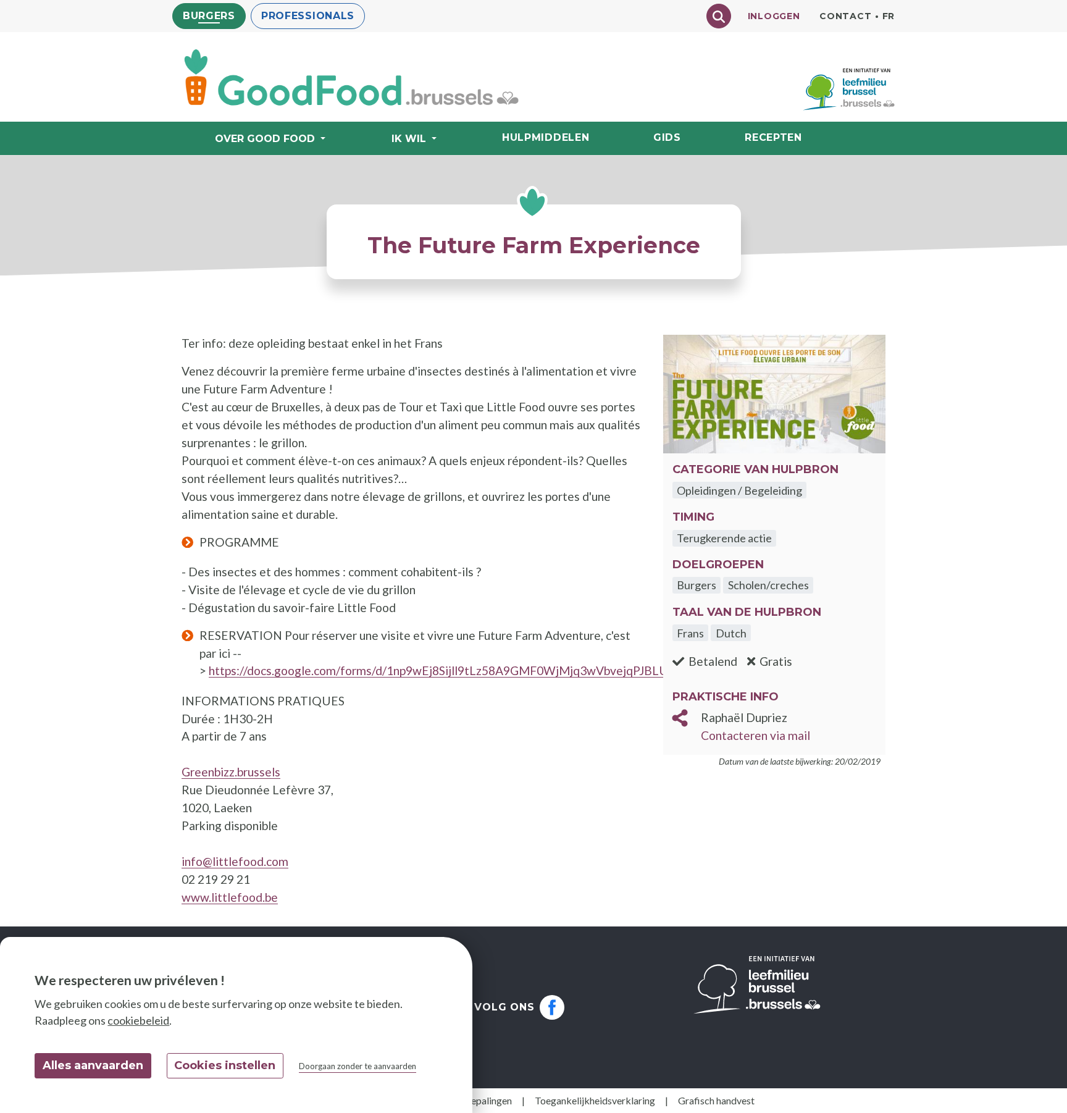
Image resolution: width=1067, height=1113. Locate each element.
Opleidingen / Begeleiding (739, 490)
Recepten (773, 137)
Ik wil (408, 139)
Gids (667, 137)
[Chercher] (718, 16)
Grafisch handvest (716, 1100)
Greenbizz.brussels (231, 772)
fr (888, 16)
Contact (845, 16)
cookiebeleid (138, 1020)
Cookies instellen (224, 1065)
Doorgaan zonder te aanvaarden (357, 1066)
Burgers (209, 16)
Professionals (307, 16)
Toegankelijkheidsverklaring (595, 1100)
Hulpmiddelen (545, 137)
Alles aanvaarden (93, 1065)
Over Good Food (265, 139)
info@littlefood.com (235, 861)
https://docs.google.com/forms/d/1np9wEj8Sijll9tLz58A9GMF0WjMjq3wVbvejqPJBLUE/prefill (459, 670)
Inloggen (774, 16)
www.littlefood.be (230, 897)
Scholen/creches (768, 585)
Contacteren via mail (755, 735)
